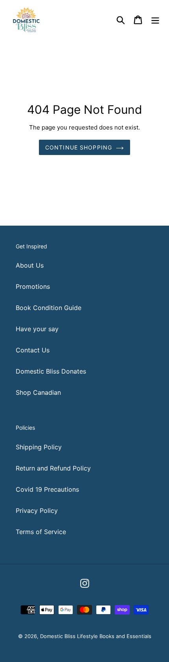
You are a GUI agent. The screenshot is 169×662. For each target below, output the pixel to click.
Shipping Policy (39, 447)
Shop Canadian (38, 392)
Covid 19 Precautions (47, 489)
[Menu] (155, 19)
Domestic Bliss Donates (51, 371)
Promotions (33, 286)
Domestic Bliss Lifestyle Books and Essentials (95, 636)
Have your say (37, 329)
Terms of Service (41, 532)
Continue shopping (78, 147)
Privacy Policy (37, 510)
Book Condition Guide (48, 308)
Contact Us (33, 350)
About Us (30, 265)
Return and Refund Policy (53, 468)
